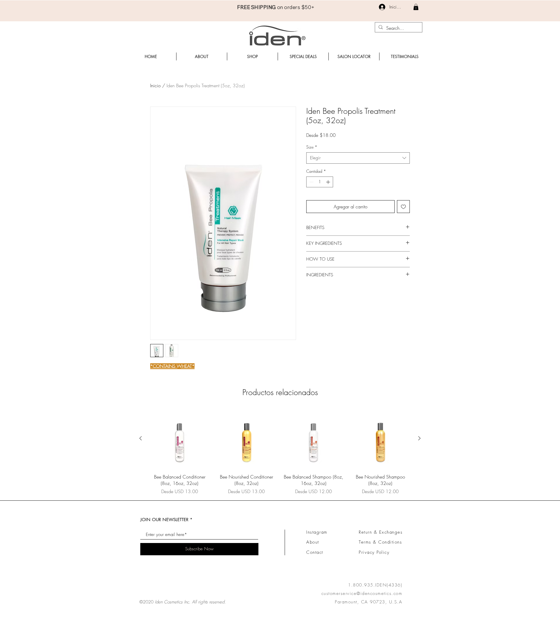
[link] (416, 7)
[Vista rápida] (179, 438)
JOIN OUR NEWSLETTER (164, 519)
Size (311, 147)
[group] (280, 451)
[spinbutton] (319, 182)
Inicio (155, 85)
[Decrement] (310, 182)
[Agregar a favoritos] (403, 206)
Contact (314, 552)
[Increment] (328, 182)
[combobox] (358, 158)
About (312, 542)
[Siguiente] (419, 438)
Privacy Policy (374, 552)
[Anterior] (140, 438)
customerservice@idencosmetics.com (361, 593)
